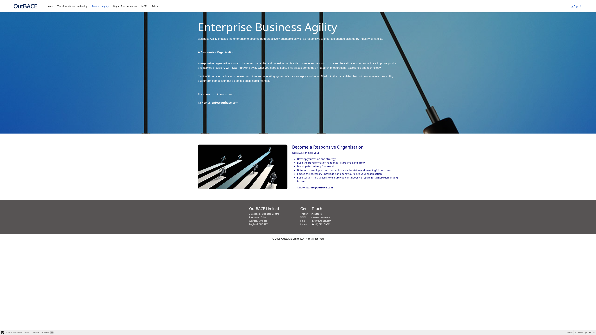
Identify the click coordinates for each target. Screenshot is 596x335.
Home (50, 6)
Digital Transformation (125, 6)
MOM (144, 6)
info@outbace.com (321, 220)
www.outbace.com (320, 217)
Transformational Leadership (72, 6)
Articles (156, 6)
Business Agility (100, 6)
